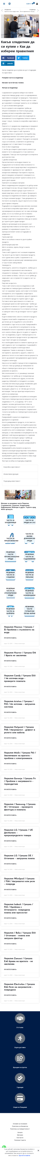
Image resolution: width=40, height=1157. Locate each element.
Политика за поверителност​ (20, 1129)
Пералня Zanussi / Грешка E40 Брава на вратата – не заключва (18, 961)
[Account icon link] (37, 4)
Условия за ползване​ (20, 1124)
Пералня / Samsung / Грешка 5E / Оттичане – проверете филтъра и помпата (19, 807)
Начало (20, 1132)
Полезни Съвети (20, 1140)
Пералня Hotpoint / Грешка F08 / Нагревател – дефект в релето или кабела (19, 730)
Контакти (20, 1138)
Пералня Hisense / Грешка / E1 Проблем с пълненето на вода (19, 630)
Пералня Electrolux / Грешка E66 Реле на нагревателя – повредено (19, 987)
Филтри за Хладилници (10, 88)
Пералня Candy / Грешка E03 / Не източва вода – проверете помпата (19, 678)
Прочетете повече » (10, 638)
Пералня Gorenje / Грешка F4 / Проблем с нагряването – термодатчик (19, 781)
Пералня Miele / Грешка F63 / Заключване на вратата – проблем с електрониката (20, 756)
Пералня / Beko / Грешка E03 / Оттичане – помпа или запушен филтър (20, 936)
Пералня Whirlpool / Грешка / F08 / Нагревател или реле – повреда (19, 881)
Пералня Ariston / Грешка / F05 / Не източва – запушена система (19, 704)
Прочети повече (24, 1155)
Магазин (20, 1135)
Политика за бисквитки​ (20, 1126)
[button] (8, 58)
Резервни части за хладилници (12, 78)
